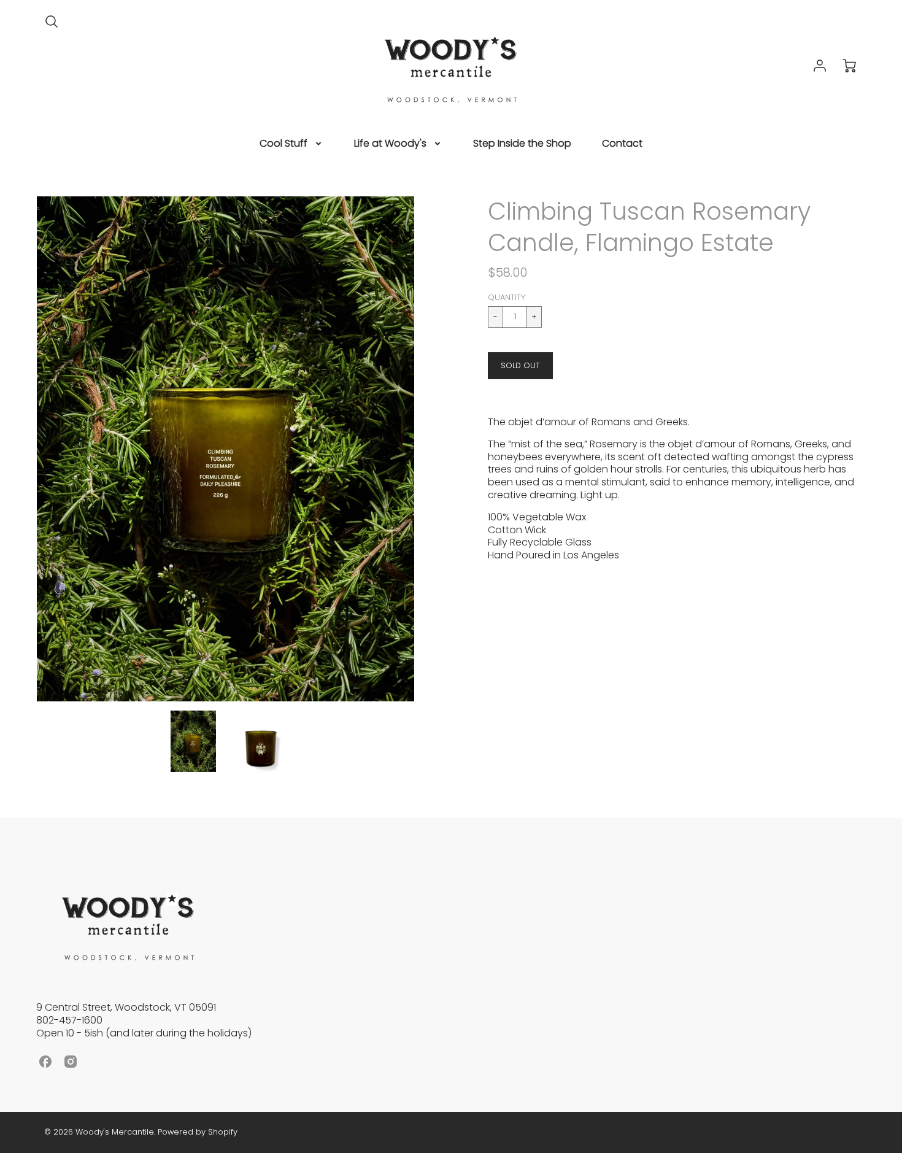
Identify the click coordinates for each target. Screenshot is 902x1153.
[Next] (423, 448)
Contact (622, 143)
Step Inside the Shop (522, 143)
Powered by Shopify (197, 1132)
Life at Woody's (390, 143)
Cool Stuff (283, 143)
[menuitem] (291, 143)
